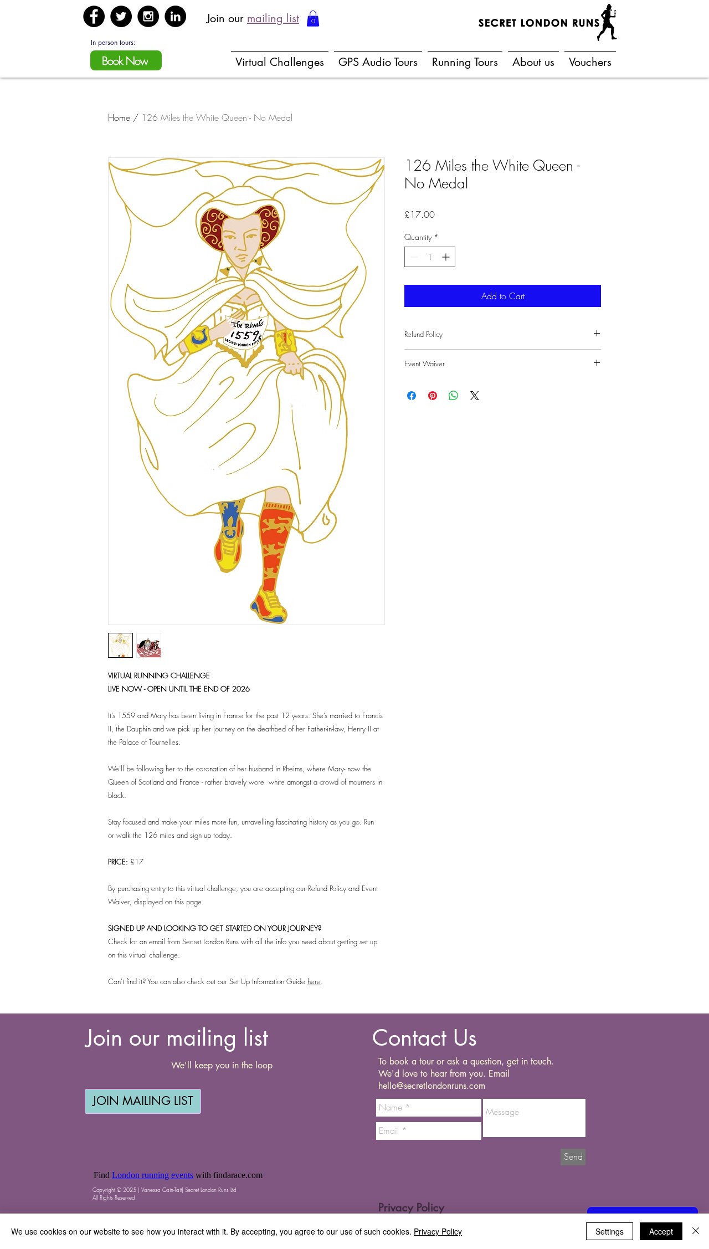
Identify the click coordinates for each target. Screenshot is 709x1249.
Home (119, 117)
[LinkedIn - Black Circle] (175, 16)
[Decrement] (413, 257)
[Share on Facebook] (411, 395)
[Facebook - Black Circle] (94, 16)
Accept (661, 1231)
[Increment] (447, 257)
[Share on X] (474, 395)
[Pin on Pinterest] (432, 395)
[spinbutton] (430, 257)
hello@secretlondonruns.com (431, 1086)
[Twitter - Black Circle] (121, 16)
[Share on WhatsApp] (453, 395)
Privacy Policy (438, 1231)
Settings (609, 1231)
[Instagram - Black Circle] (148, 16)
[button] (313, 19)
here (314, 981)
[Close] (695, 1231)
